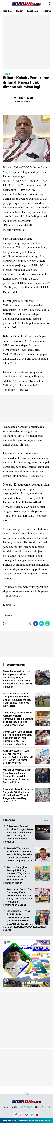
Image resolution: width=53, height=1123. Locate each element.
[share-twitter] (41, 623)
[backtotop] (26, 1094)
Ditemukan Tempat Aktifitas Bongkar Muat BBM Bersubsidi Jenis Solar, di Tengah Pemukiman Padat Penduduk (18, 834)
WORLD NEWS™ (25, 1107)
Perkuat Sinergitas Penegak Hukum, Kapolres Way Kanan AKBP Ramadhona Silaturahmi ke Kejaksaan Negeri (16, 875)
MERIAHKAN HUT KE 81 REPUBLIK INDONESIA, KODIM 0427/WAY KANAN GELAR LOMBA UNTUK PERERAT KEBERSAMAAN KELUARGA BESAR (24, 920)
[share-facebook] (35, 623)
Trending (7, 10)
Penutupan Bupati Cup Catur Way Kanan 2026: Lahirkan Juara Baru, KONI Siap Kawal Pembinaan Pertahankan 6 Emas (17, 897)
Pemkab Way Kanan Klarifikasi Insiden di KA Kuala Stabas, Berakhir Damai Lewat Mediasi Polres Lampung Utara (20, 854)
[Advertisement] (26, 42)
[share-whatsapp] (47, 623)
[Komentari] (4, 623)
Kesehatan (32, 10)
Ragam (19, 10)
